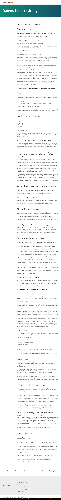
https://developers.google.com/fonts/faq (25, 459)
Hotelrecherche (20, 491)
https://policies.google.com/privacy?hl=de (25, 461)
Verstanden (44, 498)
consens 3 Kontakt (52, 471)
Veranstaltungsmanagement (22, 489)
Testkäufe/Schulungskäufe (22, 486)
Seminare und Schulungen (22, 482)
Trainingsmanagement (21, 488)
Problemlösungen (20, 484)
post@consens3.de (6, 487)
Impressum (14, 497)
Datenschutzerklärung (20, 497)
